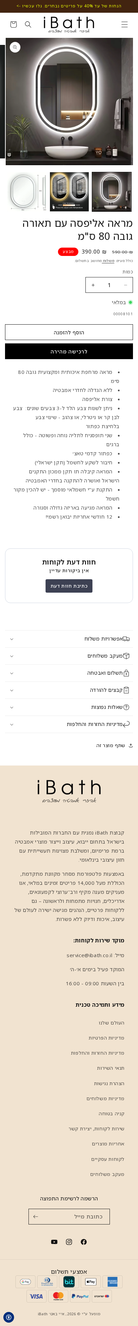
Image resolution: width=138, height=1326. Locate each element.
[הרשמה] (35, 1216)
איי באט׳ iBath (51, 1313)
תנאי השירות (111, 1068)
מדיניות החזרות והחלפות (98, 1053)
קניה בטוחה (112, 1113)
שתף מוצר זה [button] (110, 745)
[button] (124, 24)
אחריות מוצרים (108, 1143)
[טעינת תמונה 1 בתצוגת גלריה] (111, 191)
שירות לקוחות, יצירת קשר (97, 1128)
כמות (128, 272)
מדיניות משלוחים (105, 1098)
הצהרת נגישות (109, 1083)
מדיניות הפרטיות (107, 1038)
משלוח (108, 260)
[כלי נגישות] (8, 1317)
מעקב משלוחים (107, 1174)
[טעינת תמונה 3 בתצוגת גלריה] (27, 191)
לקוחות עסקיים (108, 1159)
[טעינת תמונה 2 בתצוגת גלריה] (69, 191)
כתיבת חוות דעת (69, 586)
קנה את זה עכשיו (69, 351)
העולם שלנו (112, 1022)
